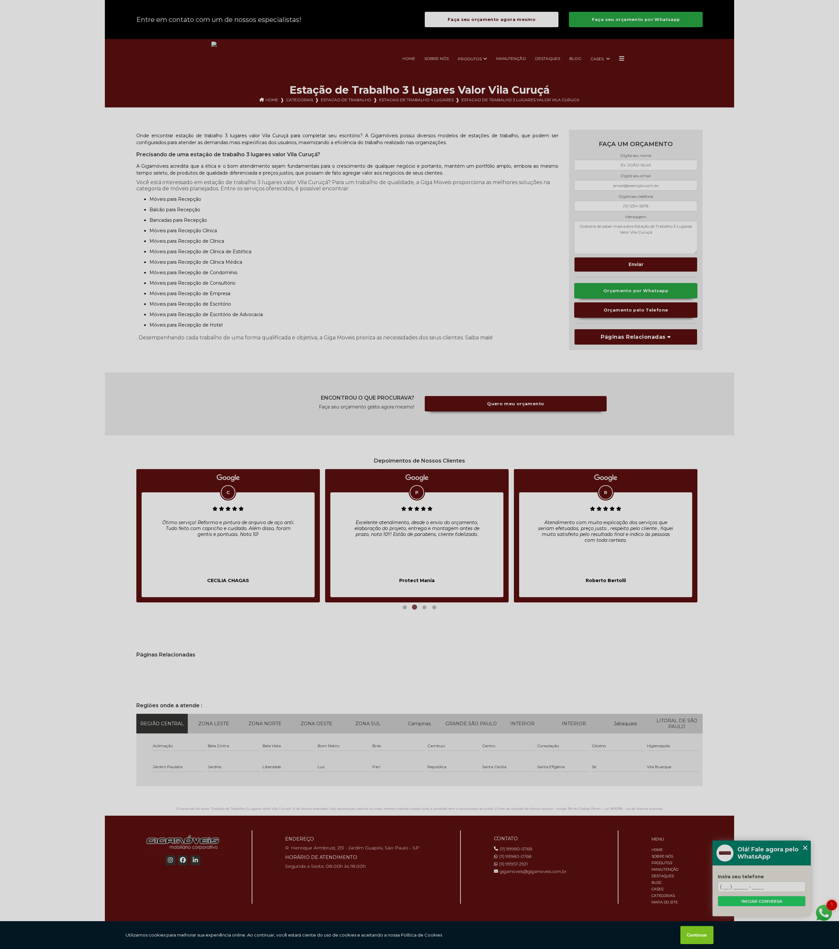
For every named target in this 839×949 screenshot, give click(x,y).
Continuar (697, 935)
